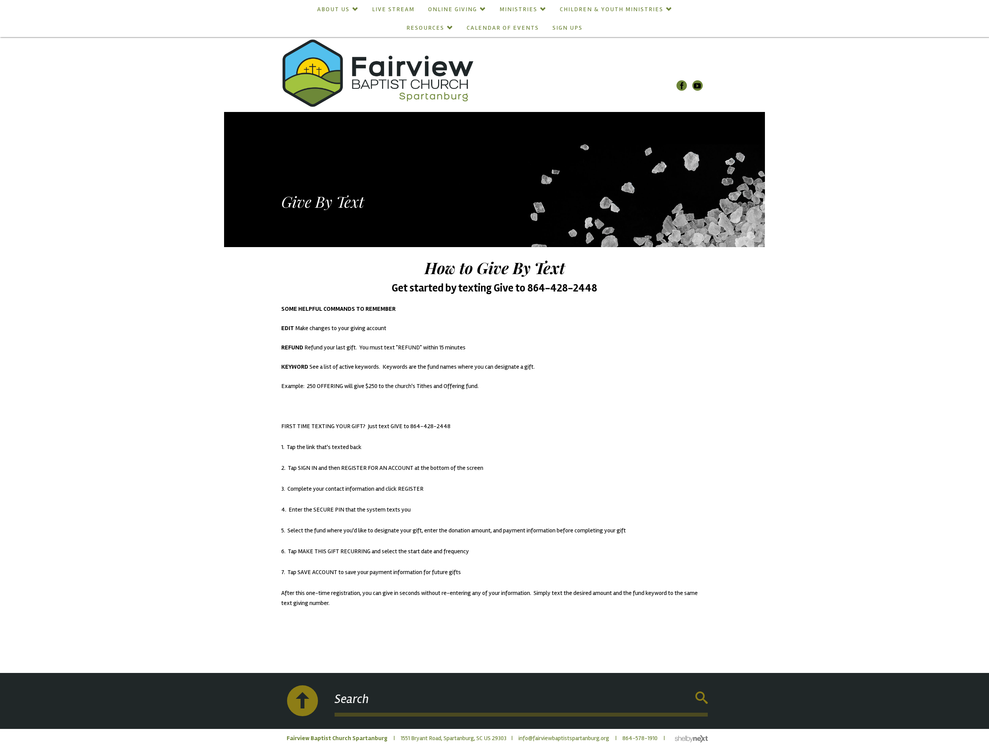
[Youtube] (697, 85)
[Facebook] (681, 85)
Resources (425, 28)
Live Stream (393, 9)
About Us (333, 9)
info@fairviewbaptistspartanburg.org (563, 738)
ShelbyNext (691, 739)
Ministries (518, 9)
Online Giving (452, 9)
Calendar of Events (503, 28)
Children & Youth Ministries (611, 9)
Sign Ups (567, 28)
